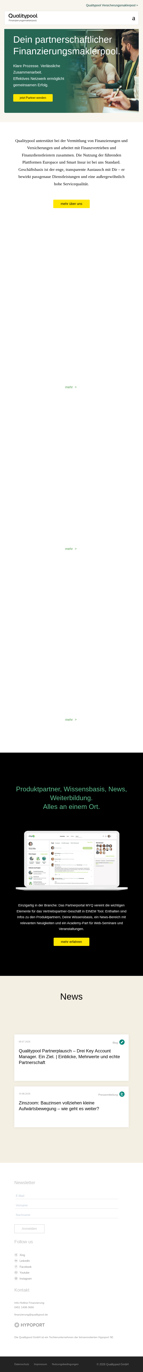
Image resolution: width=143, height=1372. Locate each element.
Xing (22, 1255)
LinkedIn (24, 1260)
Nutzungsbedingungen (65, 1364)
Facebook (25, 1266)
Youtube (24, 1272)
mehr (69, 387)
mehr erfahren (71, 942)
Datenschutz (21, 1364)
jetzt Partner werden (33, 97)
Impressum (40, 1364)
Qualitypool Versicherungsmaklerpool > (112, 5)
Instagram (25, 1278)
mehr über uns (71, 204)
